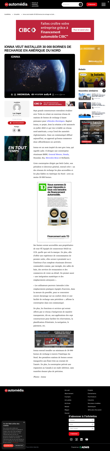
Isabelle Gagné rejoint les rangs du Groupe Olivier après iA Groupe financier (98, 105)
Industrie (91, 400)
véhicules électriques (56, 121)
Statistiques (92, 406)
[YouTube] (86, 440)
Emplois (90, 390)
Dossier (67, 413)
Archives (67, 403)
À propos (68, 397)
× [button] (24, 422)
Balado (67, 406)
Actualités (17, 14)
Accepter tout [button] (8, 445)
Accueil (67, 390)
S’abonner (91, 4)
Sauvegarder (18, 123)
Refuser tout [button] (19, 445)
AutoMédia (7, 14)
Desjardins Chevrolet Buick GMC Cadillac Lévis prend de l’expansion (98, 96)
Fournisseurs (92, 397)
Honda (66, 154)
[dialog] (14, 435)
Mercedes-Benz (52, 158)
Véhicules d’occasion (95, 410)
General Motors (55, 154)
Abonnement (69, 393)
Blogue (67, 410)
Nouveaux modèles (94, 403)
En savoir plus (15, 442)
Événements (92, 393)
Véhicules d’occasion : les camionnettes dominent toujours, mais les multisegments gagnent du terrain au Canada (98, 114)
